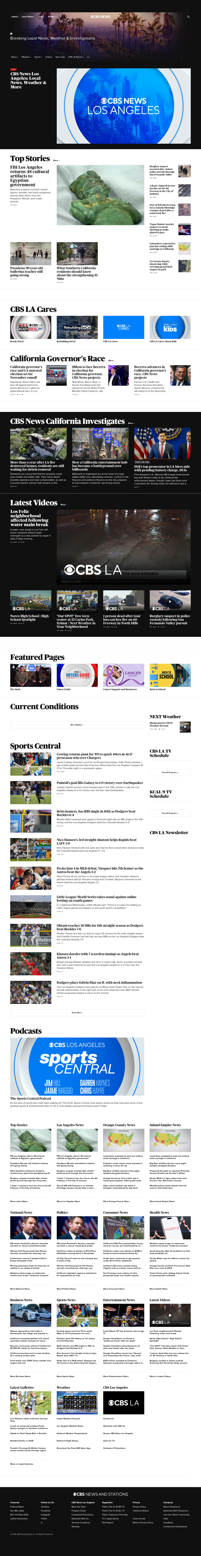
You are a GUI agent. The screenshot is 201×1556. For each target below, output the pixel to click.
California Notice (141, 1511)
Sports (37, 57)
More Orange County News (116, 1201)
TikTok (44, 1519)
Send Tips (60, 57)
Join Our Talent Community (176, 1515)
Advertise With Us (80, 1519)
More (56, 160)
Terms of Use (139, 1519)
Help (165, 1519)
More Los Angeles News (68, 1201)
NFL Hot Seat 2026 (19, 1515)
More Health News (159, 1289)
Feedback (168, 1523)
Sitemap (75, 1527)
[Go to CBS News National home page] (100, 16)
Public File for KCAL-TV (113, 1511)
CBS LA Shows (75, 57)
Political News (17, 1507)
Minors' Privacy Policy (143, 1523)
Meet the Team (79, 1507)
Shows (51, 17)
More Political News (66, 1289)
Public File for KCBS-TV (113, 1507)
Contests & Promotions (82, 1515)
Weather (26, 57)
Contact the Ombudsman (175, 1527)
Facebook (45, 1511)
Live (41, 16)
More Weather (76, 725)
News (14, 57)
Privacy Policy (139, 1507)
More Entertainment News (116, 1376)
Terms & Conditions (81, 1523)
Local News (28, 17)
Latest (14, 17)
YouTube (45, 1507)
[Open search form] (188, 16)
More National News (20, 1289)
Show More (76, 1013)
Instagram (45, 1515)
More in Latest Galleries (21, 1464)
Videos (48, 57)
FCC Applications (110, 1519)
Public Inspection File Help (115, 1515)
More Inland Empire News (162, 1201)
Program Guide (79, 1511)
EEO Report (107, 1523)
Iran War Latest (17, 1511)
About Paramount (171, 1507)
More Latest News (19, 1201)
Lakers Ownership (18, 1519)
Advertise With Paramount (175, 1511)
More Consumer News (114, 1289)
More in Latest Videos (160, 1376)
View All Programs (169, 772)
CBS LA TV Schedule (160, 753)
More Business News (20, 1376)
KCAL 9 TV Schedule (161, 794)
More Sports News (66, 1376)
